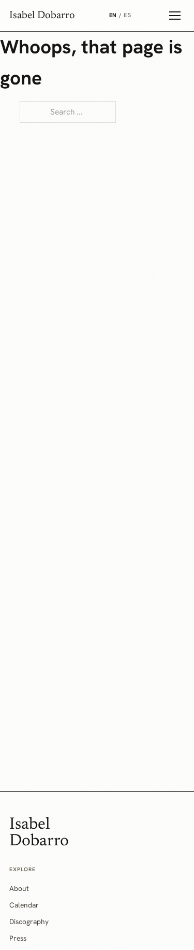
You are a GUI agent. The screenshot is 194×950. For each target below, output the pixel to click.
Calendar (24, 905)
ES (127, 15)
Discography (29, 921)
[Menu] (175, 15)
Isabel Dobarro (42, 15)
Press (17, 938)
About (19, 888)
